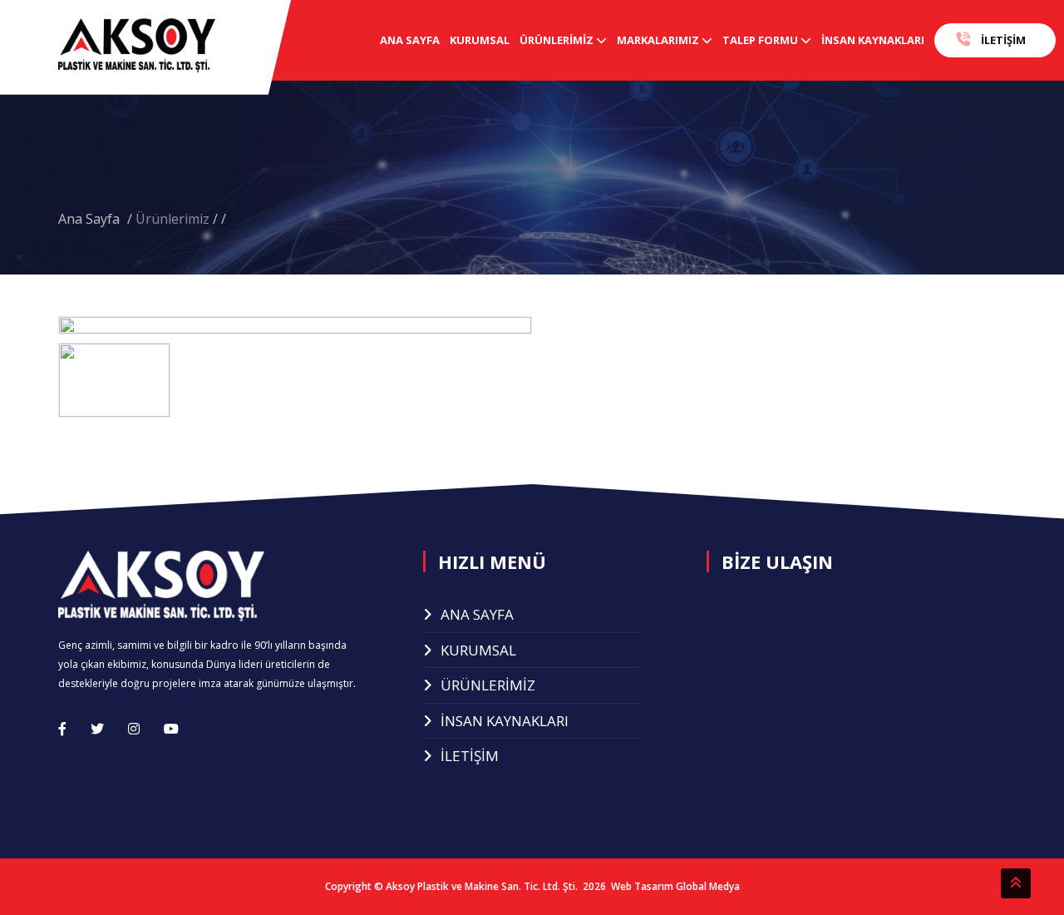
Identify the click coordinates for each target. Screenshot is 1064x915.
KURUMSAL (480, 39)
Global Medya (708, 886)
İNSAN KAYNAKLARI (872, 39)
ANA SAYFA (410, 39)
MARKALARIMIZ (659, 39)
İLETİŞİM (1002, 39)
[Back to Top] (1016, 883)
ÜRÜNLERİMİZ (558, 39)
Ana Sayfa (90, 219)
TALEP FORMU (761, 39)
